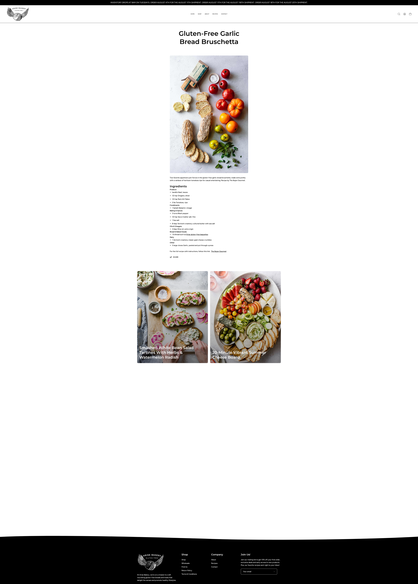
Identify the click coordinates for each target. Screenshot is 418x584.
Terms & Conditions (189, 574)
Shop (185, 554)
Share (175, 257)
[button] (399, 14)
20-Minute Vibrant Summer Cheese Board (239, 355)
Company (217, 554)
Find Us (184, 567)
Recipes (214, 563)
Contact (214, 567)
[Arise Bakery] (18, 14)
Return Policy (187, 570)
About (213, 560)
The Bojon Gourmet (218, 251)
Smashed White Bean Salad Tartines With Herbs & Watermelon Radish (166, 352)
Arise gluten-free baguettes (197, 234)
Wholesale (186, 563)
